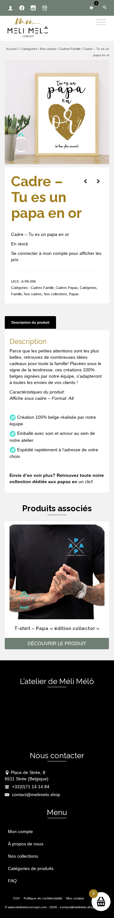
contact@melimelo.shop (35, 794)
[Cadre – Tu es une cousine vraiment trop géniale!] (98, 181)
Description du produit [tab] (30, 322)
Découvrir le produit (57, 643)
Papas (74, 294)
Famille (16, 294)
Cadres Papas (67, 288)
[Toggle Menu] (101, 22)
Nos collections (55, 294)
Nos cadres (33, 294)
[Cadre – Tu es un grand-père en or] (85, 181)
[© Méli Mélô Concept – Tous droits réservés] (57, 111)
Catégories (88, 288)
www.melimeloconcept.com (27, 907)
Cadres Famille (42, 288)
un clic (85, 481)
